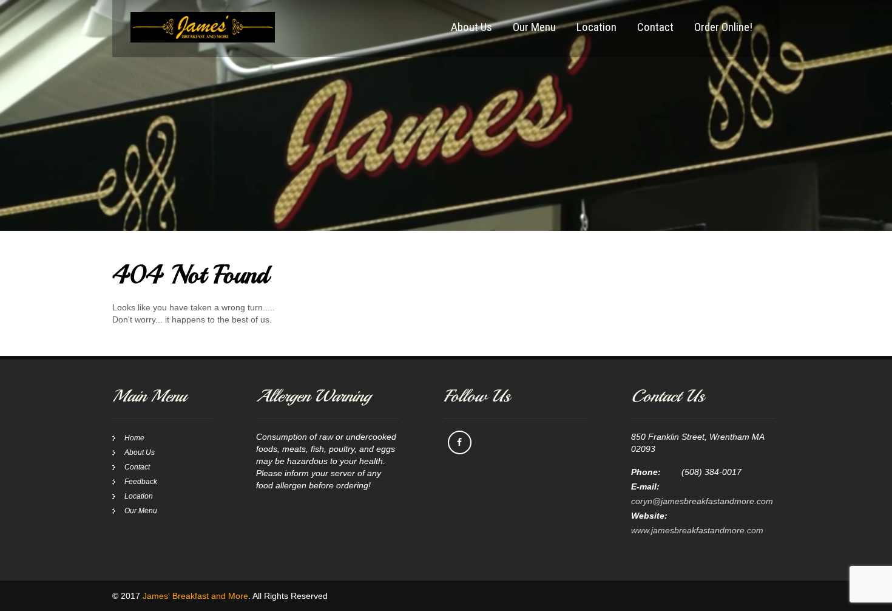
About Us (471, 27)
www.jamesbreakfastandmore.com (697, 530)
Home (134, 438)
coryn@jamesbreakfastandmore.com (702, 501)
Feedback (140, 481)
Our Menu (534, 27)
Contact (655, 27)
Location (596, 27)
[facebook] (459, 442)
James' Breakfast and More (195, 596)
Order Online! (723, 27)
